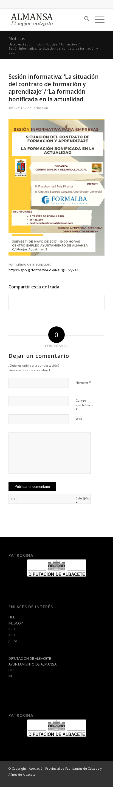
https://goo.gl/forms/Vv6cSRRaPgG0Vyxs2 (43, 269)
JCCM (13, 640)
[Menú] (96, 20)
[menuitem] (84, 20)
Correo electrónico (84, 405)
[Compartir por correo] (94, 302)
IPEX (12, 634)
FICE (12, 617)
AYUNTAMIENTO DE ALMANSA (32, 664)
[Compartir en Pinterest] (56, 302)
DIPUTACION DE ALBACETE (30, 658)
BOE (12, 669)
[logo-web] (47, 20)
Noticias (17, 39)
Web (79, 419)
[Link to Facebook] (84, 780)
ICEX (12, 628)
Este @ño (83, 500)
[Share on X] (37, 302)
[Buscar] (84, 20)
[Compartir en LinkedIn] (75, 302)
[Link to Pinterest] (100, 780)
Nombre (83, 382)
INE (11, 676)
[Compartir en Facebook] (18, 302)
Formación (40, 108)
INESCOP (16, 623)
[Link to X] (92, 780)
